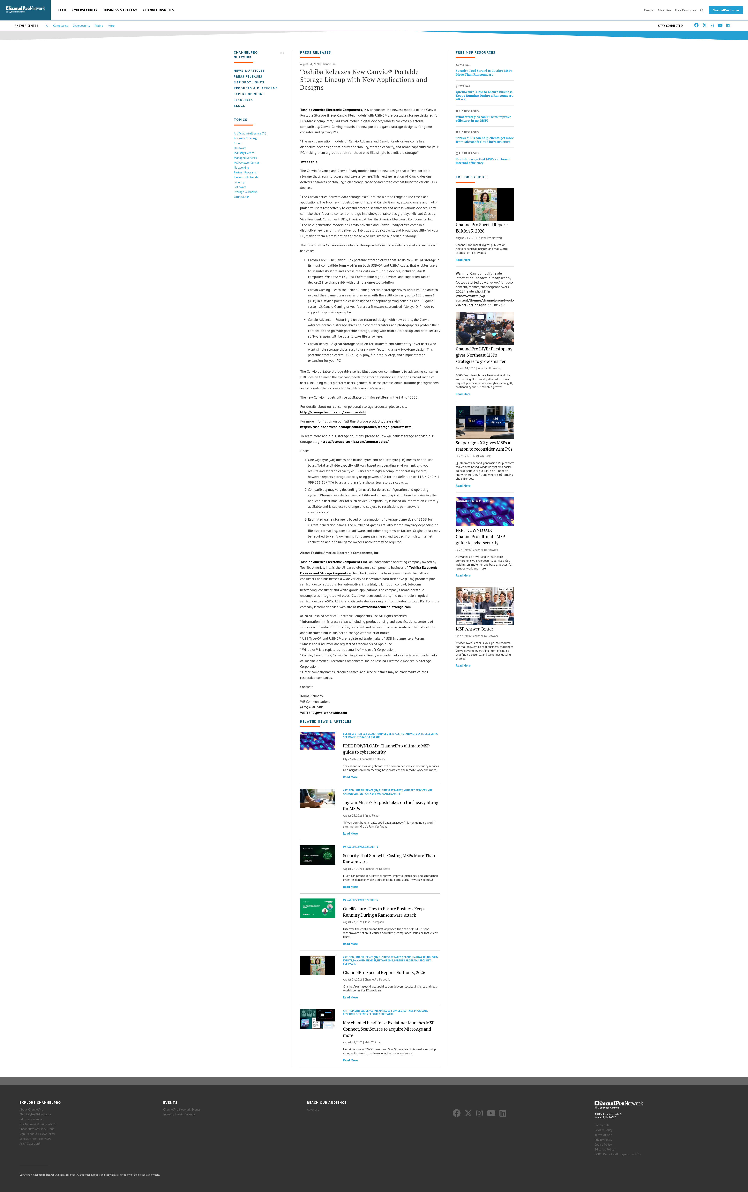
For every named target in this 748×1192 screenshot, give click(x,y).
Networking (241, 167)
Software (240, 187)
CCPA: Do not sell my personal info (618, 1154)
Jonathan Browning (489, 368)
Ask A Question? (29, 1143)
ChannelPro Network (372, 759)
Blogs (239, 106)
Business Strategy (120, 10)
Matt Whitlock (373, 1042)
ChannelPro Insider (726, 10)
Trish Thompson (374, 922)
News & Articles (249, 71)
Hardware (240, 148)
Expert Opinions (249, 94)
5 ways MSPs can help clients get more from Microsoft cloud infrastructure (485, 140)
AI (47, 25)
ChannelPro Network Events (181, 1109)
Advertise (664, 10)
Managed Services (245, 158)
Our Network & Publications (37, 1124)
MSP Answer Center (246, 162)
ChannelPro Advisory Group (36, 1129)
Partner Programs (245, 172)
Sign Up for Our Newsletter (37, 1134)
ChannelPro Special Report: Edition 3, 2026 (384, 972)
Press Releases (248, 76)
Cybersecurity (85, 10)
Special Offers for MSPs (35, 1139)
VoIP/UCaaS (242, 197)
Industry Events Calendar (179, 1114)
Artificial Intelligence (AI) (250, 133)
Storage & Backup (246, 192)
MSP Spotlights (249, 82)
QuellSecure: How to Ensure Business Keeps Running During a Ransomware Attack (484, 95)
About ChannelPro (31, 1109)
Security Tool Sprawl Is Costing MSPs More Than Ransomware (484, 72)
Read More (350, 777)
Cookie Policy (603, 1144)
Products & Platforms (256, 88)
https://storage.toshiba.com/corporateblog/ (354, 441)
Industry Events (244, 153)
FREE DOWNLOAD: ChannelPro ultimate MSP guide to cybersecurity (480, 536)
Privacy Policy (603, 1140)
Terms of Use (603, 1135)
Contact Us (602, 1125)
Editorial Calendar (31, 1119)
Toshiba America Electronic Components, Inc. (334, 109)
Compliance (60, 25)
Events (649, 10)
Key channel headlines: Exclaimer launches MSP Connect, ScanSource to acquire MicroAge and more (389, 1029)
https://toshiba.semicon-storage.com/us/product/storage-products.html (356, 426)
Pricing (99, 25)
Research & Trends (246, 177)
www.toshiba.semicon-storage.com (384, 607)
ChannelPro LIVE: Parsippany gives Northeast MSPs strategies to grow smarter (484, 355)
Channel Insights (158, 10)
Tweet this (308, 161)
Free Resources (685, 10)
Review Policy (603, 1130)
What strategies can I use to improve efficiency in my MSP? (483, 119)
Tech (62, 10)
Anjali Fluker (372, 815)
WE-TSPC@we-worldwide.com (323, 712)
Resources (243, 100)
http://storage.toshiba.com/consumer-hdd (333, 412)
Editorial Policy (604, 1149)
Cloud (237, 143)
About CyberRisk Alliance (35, 1114)
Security (239, 182)
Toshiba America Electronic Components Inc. (334, 562)
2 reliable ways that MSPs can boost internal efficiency (483, 161)
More (111, 25)
